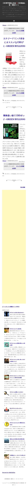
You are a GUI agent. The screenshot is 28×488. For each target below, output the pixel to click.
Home (4, 25)
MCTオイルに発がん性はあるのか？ (17, 312)
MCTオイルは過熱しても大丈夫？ (16, 392)
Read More (22, 88)
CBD (5, 100)
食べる (8, 102)
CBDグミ (8, 100)
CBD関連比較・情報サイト (9, 478)
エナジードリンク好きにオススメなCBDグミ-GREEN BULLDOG (14, 42)
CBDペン (8, 173)
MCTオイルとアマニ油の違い (16, 328)
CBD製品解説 (13, 100)
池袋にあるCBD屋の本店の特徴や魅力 (17, 439)
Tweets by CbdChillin (8, 472)
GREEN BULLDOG (20, 100)
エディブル (5, 102)
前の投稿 (22, 187)
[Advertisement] (14, 247)
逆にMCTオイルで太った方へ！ (16, 408)
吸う (3, 175)
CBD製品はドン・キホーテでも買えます (17, 455)
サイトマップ (20, 478)
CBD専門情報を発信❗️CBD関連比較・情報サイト (14, 4)
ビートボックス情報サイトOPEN (10, 306)
